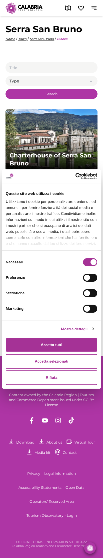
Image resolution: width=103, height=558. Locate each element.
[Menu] (94, 7)
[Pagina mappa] (68, 7)
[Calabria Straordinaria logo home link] (24, 8)
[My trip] (81, 7)
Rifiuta (52, 377)
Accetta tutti (51, 345)
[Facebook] (31, 420)
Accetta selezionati (51, 361)
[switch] (90, 278)
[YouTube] (45, 420)
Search (52, 94)
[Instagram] (58, 420)
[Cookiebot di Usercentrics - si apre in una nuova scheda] (75, 176)
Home (10, 39)
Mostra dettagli (74, 329)
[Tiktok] (71, 420)
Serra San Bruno (42, 39)
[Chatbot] (90, 548)
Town (22, 39)
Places (62, 39)
